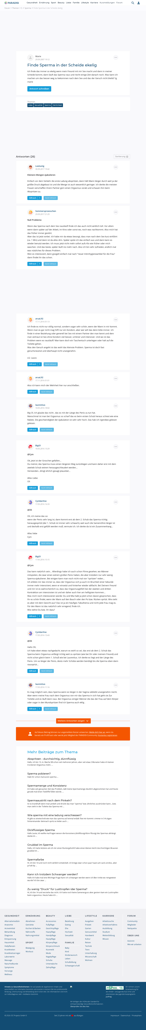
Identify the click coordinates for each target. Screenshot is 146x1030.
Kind (67, 951)
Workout (29, 951)
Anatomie (9, 924)
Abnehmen (30, 921)
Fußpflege (50, 924)
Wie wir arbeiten (134, 944)
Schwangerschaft (72, 965)
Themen (15, 8)
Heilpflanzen (10, 946)
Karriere (94, 3)
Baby (67, 948)
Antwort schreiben (39, 89)
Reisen (88, 942)
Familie (76, 3)
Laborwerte (9, 956)
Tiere (87, 949)
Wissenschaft (90, 956)
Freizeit (88, 924)
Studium (106, 932)
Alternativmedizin (12, 921)
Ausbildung (107, 928)
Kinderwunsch (71, 955)
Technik (88, 946)
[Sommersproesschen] (31, 212)
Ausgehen (89, 921)
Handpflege (51, 935)
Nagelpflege (51, 956)
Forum (119, 3)
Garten (88, 928)
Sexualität (39, 105)
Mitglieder (131, 924)
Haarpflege (50, 932)
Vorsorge (9, 971)
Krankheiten (10, 949)
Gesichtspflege (52, 928)
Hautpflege (50, 939)
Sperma (28, 8)
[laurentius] (31, 406)
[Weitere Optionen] (116, 57)
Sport (53, 3)
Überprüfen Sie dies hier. (80, 1006)
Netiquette (132, 928)
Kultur (87, 939)
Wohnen (88, 960)
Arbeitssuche (108, 921)
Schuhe (49, 960)
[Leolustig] (31, 167)
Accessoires (51, 921)
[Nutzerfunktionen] (138, 3)
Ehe (66, 928)
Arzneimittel (10, 928)
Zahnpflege (51, 967)
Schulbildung (70, 962)
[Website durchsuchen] (133, 3)
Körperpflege (51, 942)
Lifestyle (85, 3)
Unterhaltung (91, 953)
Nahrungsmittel (32, 935)
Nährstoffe (30, 932)
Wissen (106, 939)
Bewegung (30, 948)
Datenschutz (125, 1015)
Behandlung (10, 932)
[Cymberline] (31, 502)
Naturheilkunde (11, 963)
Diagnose (9, 935)
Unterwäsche (51, 963)
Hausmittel (9, 942)
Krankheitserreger (12, 953)
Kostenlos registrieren (107, 735)
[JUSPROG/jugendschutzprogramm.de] (115, 988)
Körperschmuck (53, 946)
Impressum (115, 1015)
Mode (48, 953)
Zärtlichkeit (57, 105)
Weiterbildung (109, 935)
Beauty (61, 3)
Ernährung (44, 3)
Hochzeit (69, 932)
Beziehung (69, 921)
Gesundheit (32, 3)
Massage (8, 960)
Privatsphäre (136, 1015)
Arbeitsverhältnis (110, 924)
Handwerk (89, 935)
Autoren (130, 941)
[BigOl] (31, 446)
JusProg (109, 997)
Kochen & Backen (33, 928)
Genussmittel (91, 932)
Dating (68, 924)
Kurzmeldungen (107, 3)
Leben (67, 958)
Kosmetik (50, 949)
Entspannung (10, 939)
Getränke (30, 924)
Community (132, 921)
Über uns (133, 935)
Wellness (8, 974)
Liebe (68, 3)
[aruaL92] (31, 319)
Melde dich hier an (97, 732)
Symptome (9, 967)
